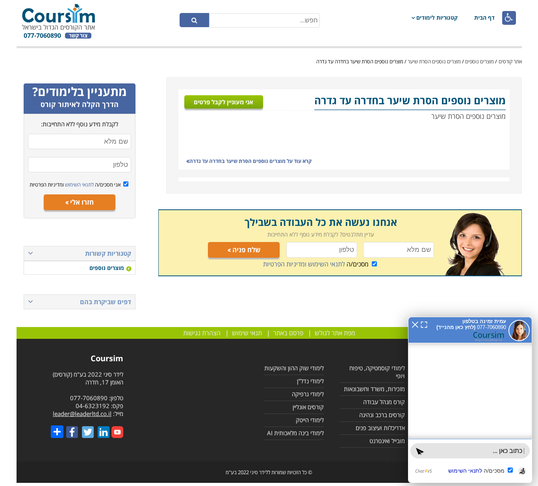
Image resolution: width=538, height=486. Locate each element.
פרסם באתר (288, 333)
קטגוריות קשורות (108, 253)
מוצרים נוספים (479, 61)
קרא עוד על (250, 160)
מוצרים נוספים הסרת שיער (434, 61)
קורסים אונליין (308, 407)
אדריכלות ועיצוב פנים (380, 428)
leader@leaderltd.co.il (82, 414)
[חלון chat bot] (463, 390)
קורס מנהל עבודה (384, 402)
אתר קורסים (510, 61)
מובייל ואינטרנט (387, 441)
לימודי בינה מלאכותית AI (295, 433)
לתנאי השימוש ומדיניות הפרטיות (304, 264)
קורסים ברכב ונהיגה (382, 415)
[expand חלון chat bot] (410, 305)
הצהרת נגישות (202, 333)
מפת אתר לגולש (335, 333)
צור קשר (78, 36)
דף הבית (484, 17)
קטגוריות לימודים (437, 17)
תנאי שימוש (247, 333)
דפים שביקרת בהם (105, 302)
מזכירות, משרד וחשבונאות (374, 389)
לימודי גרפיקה (308, 394)
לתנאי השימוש (79, 184)
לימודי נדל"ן (310, 381)
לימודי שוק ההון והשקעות (294, 368)
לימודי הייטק (310, 420)
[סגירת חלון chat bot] (401, 305)
